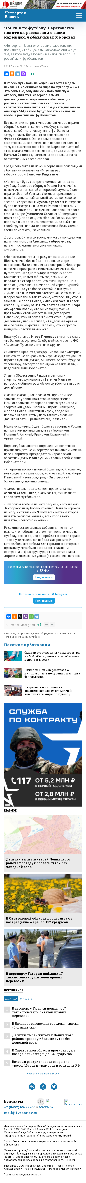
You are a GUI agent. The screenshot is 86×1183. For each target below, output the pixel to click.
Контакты (13, 1101)
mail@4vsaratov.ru (20, 1112)
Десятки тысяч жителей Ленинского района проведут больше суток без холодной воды (42, 1038)
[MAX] (23, 73)
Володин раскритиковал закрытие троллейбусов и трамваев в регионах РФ (46, 1063)
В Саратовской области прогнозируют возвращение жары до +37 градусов (43, 1052)
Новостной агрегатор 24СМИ (43, 1073)
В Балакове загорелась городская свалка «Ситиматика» (45, 1025)
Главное (10, 810)
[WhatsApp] (31, 616)
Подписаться (44, 577)
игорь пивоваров (65, 633)
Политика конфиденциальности (22, 1174)
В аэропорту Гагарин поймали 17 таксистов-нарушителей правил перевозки (39, 1012)
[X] (20, 616)
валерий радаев (43, 633)
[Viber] (25, 616)
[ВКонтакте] (6, 73)
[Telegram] (17, 73)
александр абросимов (18, 633)
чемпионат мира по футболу (22, 637)
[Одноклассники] (12, 73)
